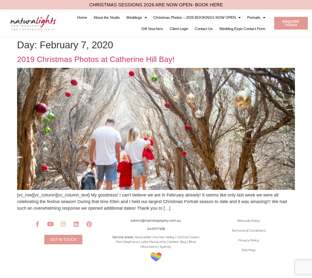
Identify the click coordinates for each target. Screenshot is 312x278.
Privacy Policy (248, 240)
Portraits (254, 17)
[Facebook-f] (37, 224)
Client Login (179, 29)
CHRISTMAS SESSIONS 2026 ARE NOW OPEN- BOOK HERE (156, 4)
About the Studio (107, 17)
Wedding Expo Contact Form (242, 29)
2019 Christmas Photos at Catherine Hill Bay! (96, 59)
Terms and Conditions (249, 230)
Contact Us (204, 29)
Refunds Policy (248, 221)
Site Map (248, 250)
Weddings (134, 17)
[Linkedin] (76, 224)
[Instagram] (63, 224)
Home (82, 17)
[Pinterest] (89, 224)
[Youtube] (50, 224)
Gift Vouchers (152, 29)
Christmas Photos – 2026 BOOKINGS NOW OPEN (194, 17)
